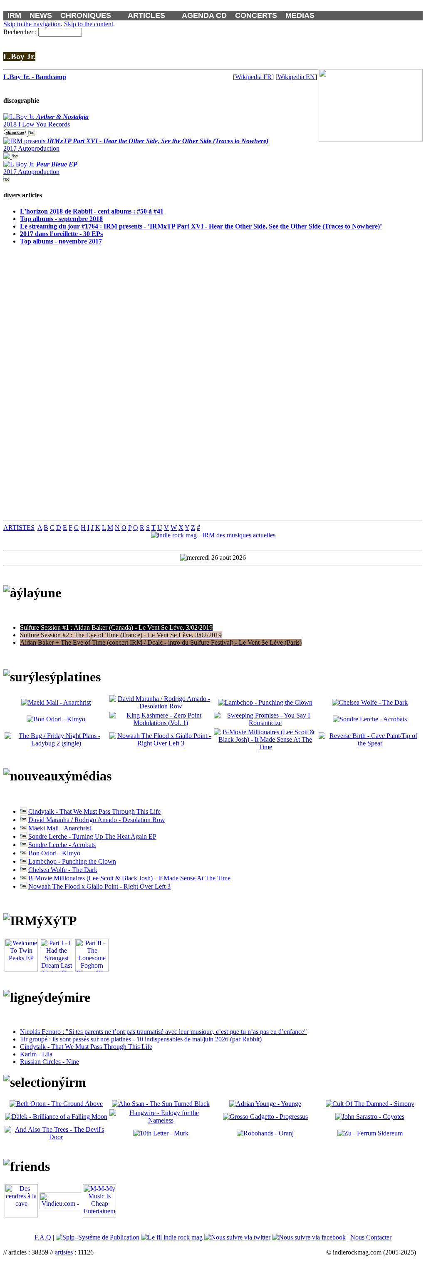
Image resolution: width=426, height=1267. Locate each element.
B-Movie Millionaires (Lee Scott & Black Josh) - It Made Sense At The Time (129, 878)
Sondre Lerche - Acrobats (62, 844)
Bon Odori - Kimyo (54, 853)
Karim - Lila (36, 1054)
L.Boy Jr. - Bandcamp (34, 76)
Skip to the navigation (32, 23)
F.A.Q (43, 1237)
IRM (14, 15)
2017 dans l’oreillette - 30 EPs (61, 233)
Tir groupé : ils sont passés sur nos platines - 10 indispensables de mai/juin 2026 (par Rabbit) (141, 1039)
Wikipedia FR (253, 76)
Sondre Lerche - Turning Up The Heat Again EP (92, 836)
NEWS (41, 15)
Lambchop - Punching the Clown (72, 861)
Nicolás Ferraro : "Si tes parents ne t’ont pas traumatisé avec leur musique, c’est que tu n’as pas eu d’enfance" (163, 1031)
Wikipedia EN (296, 76)
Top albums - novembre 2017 (61, 241)
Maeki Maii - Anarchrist (59, 828)
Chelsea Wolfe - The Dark (62, 869)
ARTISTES (19, 527)
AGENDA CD (204, 15)
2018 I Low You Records (46, 120)
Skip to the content (88, 23)
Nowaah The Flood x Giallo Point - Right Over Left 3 (99, 886)
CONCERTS (256, 15)
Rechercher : (20, 31)
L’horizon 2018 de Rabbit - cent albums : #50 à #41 (91, 211)
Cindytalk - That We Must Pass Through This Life (94, 811)
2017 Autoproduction (40, 168)
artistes (64, 1252)
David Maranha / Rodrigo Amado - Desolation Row (96, 819)
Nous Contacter (370, 1237)
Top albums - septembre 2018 (61, 218)
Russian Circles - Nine (49, 1061)
